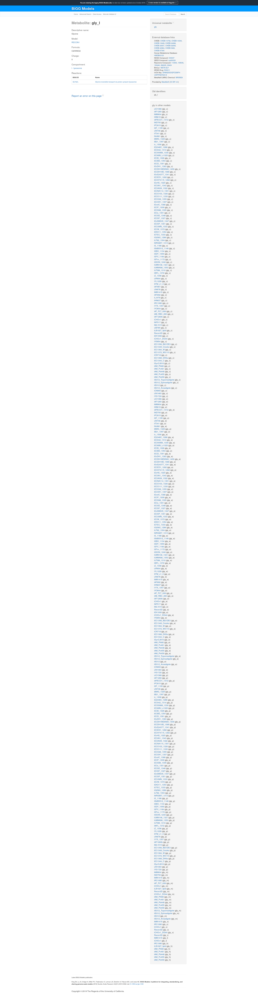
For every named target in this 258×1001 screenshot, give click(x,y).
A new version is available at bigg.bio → (162, 3)
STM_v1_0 (159, 283)
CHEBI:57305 (159, 50)
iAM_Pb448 (159, 371)
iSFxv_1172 (159, 259)
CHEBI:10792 (165, 40)
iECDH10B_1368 (162, 171)
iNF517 (157, 322)
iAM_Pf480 (159, 366)
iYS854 (157, 341)
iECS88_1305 (160, 210)
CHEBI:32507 (159, 45)
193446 (157, 65)
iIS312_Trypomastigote (164, 379)
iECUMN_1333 (161, 226)
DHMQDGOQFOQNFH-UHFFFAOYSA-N (167, 73)
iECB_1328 (159, 158)
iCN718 (157, 355)
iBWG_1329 (159, 138)
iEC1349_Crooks (162, 346)
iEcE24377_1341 (162, 174)
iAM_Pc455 (159, 374)
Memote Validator (109, 14)
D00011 (167, 70)
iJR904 (157, 278)
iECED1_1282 (160, 177)
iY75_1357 (159, 305)
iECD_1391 (159, 163)
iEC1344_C (159, 360)
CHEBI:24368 (170, 43)
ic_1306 (158, 144)
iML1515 (158, 325)
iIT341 (157, 133)
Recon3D (158, 333)
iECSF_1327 (160, 218)
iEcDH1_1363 (160, 166)
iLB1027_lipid (160, 330)
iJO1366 (158, 108)
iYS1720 (158, 396)
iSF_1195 (158, 128)
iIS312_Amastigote (162, 387)
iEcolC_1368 (160, 204)
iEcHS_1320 (160, 182)
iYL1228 (158, 281)
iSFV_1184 (159, 256)
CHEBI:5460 (170, 48)
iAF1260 (158, 111)
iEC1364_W (159, 349)
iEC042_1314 (160, 149)
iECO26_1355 (160, 199)
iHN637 (157, 300)
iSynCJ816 (159, 363)
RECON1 (76, 42)
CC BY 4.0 (174, 82)
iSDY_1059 (159, 253)
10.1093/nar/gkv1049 (136, 984)
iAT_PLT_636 (160, 311)
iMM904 (158, 114)
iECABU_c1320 (161, 155)
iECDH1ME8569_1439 (164, 169)
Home (76, 14)
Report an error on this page (87, 95)
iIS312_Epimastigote (163, 382)
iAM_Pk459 (159, 377)
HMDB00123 (159, 55)
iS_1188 (158, 245)
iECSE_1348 (160, 215)
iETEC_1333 (160, 234)
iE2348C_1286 (161, 147)
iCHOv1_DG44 (161, 338)
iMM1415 (158, 292)
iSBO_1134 (159, 251)
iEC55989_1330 (161, 152)
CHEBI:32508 (170, 45)
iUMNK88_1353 (161, 267)
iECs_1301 (159, 212)
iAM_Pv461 (159, 368)
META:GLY (165, 67)
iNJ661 (157, 136)
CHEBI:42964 (159, 48)
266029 (163, 65)
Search (183, 14)
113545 (174, 62)
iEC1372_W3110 (162, 352)
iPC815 (157, 125)
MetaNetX (165, 82)
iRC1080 (158, 303)
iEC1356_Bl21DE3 (162, 344)
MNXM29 (179, 77)
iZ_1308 (158, 275)
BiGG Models (83, 8)
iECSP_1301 (160, 223)
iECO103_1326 (161, 193)
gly (155, 26)
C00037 (171, 58)
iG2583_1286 (160, 237)
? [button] (173, 22)
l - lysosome (77, 68)
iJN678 (157, 289)
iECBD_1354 (160, 160)
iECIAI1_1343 (160, 185)
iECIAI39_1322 (161, 188)
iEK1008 (158, 335)
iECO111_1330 (161, 196)
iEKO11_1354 (160, 231)
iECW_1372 (159, 229)
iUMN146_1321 (161, 264)
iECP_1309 (159, 207)
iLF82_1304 (159, 240)
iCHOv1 (158, 319)
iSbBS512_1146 (161, 248)
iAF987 (157, 286)
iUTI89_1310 (160, 270)
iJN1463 (158, 393)
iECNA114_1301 (161, 190)
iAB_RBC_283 (160, 314)
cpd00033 (172, 60)
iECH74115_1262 (162, 179)
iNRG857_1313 (161, 242)
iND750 (157, 122)
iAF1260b (158, 316)
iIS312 (157, 385)
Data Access (97, 14)
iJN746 (157, 130)
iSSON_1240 (160, 262)
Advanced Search (85, 14)
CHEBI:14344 (177, 40)
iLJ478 (157, 297)
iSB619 (157, 117)
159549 (180, 62)
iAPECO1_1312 (161, 119)
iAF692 (157, 294)
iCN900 (157, 390)
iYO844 (157, 308)
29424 (169, 65)
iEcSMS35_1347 (161, 221)
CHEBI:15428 (159, 43)
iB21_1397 (159, 141)
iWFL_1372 (159, 272)
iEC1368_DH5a (161, 357)
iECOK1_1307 (160, 201)
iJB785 (157, 327)
